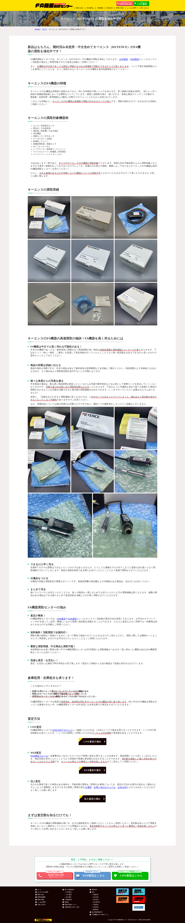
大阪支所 (95, 904)
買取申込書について (71, 904)
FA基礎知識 (68, 899)
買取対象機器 (41, 897)
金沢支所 (95, 899)
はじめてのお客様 (42, 892)
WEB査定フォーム (39, 756)
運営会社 (94, 889)
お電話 (88, 787)
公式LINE (122, 787)
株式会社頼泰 (146, 919)
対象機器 (100, 8)
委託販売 (110, 8)
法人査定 (68, 897)
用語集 (67, 902)
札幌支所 (95, 894)
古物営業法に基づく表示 (72, 907)
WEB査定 (134, 59)
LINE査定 (123, 59)
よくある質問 (131, 8)
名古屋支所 (96, 902)
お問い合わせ (144, 8)
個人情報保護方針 (97, 912)
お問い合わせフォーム (105, 787)
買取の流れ (79, 8)
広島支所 (95, 907)
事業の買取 (120, 8)
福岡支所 (95, 909)
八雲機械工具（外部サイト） (100, 914)
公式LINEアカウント (62, 730)
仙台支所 (95, 897)
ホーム (39, 889)
